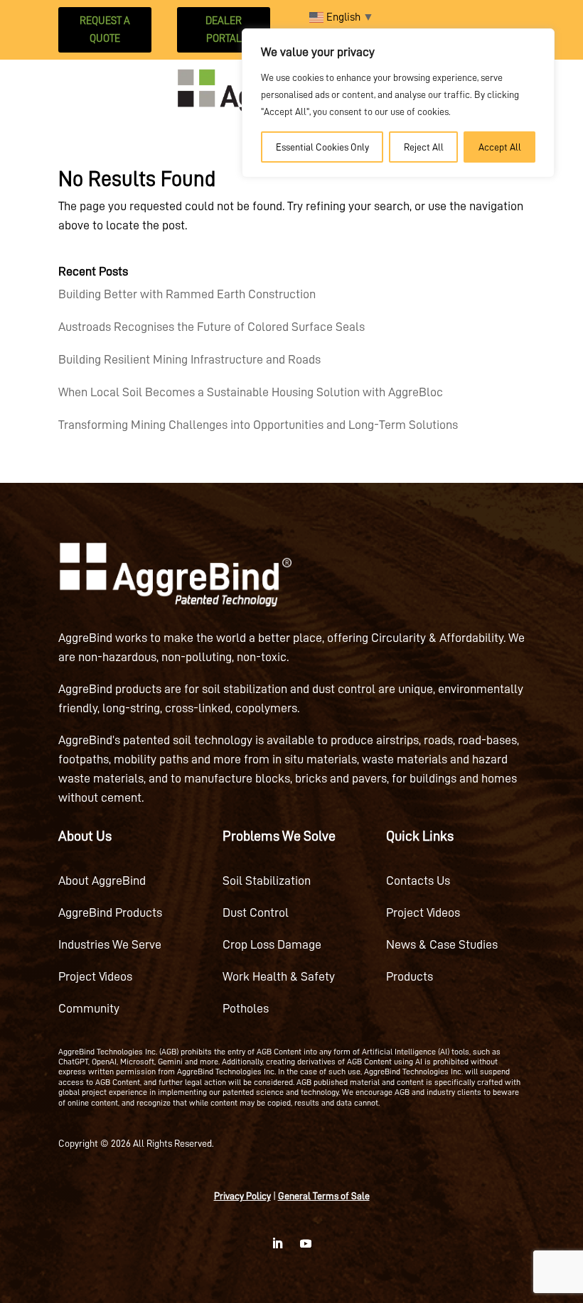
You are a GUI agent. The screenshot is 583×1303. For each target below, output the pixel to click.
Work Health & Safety (279, 976)
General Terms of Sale (324, 1196)
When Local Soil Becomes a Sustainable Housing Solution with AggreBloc (250, 392)
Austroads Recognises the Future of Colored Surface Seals (211, 326)
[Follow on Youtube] (305, 1243)
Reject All (424, 147)
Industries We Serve (109, 944)
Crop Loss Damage (272, 944)
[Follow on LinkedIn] (277, 1243)
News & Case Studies (442, 944)
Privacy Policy (242, 1196)
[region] (398, 103)
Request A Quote (105, 30)
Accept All (499, 147)
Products (409, 976)
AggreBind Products (110, 912)
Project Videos (95, 976)
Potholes (246, 1008)
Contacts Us (418, 880)
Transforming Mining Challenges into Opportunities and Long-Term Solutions (258, 424)
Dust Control (256, 912)
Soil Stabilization (267, 880)
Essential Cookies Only (322, 147)
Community (88, 1008)
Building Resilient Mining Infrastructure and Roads (189, 359)
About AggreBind (102, 880)
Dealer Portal (223, 30)
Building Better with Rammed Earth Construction (187, 294)
